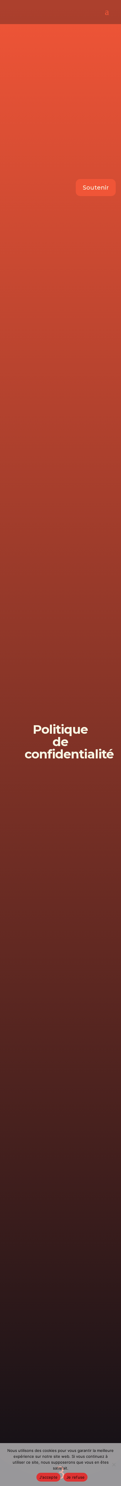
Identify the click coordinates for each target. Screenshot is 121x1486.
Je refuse (75, 1477)
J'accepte (48, 1477)
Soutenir (96, 187)
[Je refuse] (114, 1464)
